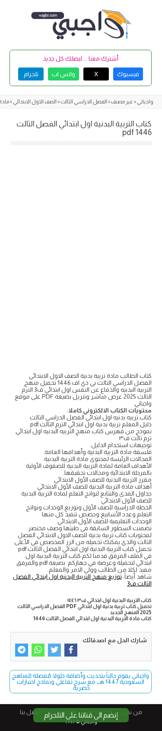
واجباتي (145, 102)
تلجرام (31, 74)
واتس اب (63, 74)
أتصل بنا (30, 711)
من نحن (131, 711)
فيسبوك (128, 74)
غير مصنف (122, 102)
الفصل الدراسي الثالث (83, 102)
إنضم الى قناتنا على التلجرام (81, 715)
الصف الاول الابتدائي (35, 102)
